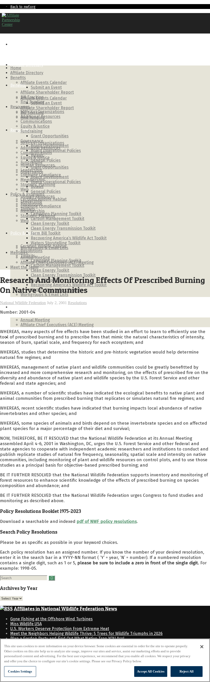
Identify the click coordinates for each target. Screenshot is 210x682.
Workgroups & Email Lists (44, 247)
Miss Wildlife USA (26, 623)
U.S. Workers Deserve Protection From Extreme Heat (59, 628)
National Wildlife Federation (23, 303)
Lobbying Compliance (40, 174)
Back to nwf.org (23, 7)
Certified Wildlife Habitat (43, 199)
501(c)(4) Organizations (42, 111)
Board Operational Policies (56, 181)
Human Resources (37, 165)
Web (24, 220)
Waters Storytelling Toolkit (55, 242)
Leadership (31, 170)
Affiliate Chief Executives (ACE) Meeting (57, 324)
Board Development (50, 145)
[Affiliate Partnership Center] (11, 24)
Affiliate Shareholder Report (47, 107)
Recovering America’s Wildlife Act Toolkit (69, 238)
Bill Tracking (32, 97)
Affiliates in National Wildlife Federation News (65, 609)
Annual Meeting (35, 319)
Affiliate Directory (26, 64)
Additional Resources (40, 116)
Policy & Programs (27, 194)
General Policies (46, 191)
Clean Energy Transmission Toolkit (63, 228)
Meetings (19, 307)
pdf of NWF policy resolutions (107, 521)
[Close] (201, 646)
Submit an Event (46, 103)
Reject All (187, 671)
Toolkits (27, 208)
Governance (31, 140)
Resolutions (31, 250)
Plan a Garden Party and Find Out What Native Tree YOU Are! (67, 638)
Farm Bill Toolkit (45, 233)
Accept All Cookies (150, 671)
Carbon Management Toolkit (57, 265)
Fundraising (31, 131)
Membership (32, 179)
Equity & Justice (35, 126)
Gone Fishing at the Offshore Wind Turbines (51, 619)
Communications (36, 121)
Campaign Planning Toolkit (56, 213)
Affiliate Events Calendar (43, 98)
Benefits (18, 85)
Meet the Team (24, 267)
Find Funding (32, 102)
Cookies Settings (20, 671)
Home (15, 44)
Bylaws (37, 155)
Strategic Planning (37, 184)
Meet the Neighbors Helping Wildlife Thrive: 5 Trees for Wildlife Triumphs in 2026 (86, 633)
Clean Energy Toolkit (50, 270)
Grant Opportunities (50, 136)
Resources (20, 130)
